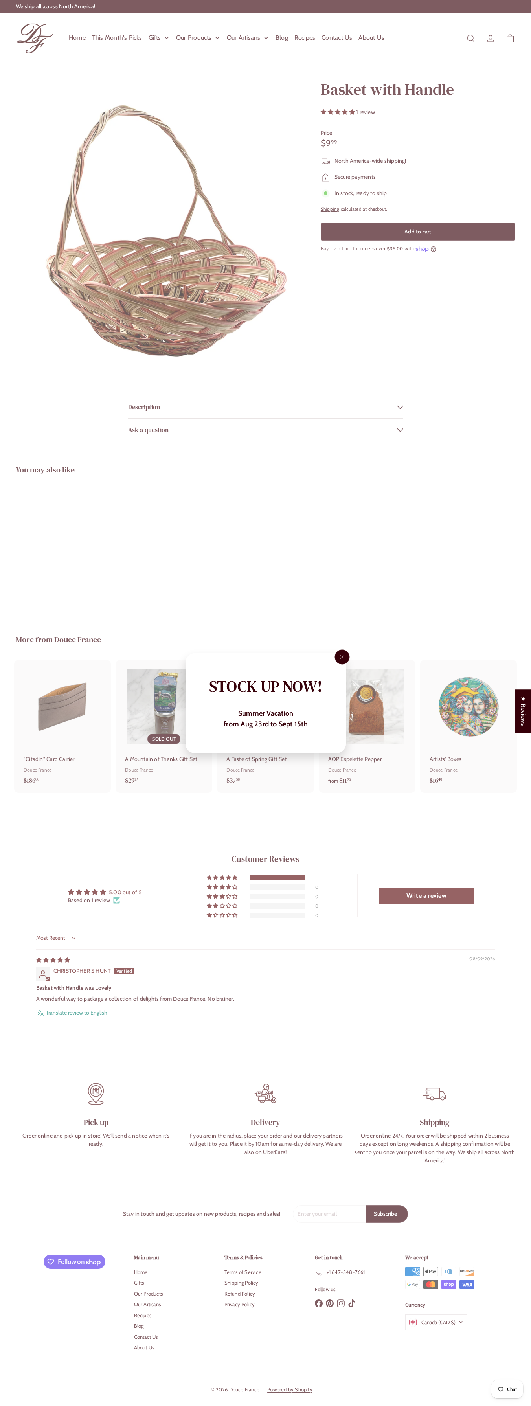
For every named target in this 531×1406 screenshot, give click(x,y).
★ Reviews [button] (523, 711)
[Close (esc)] (341, 656)
